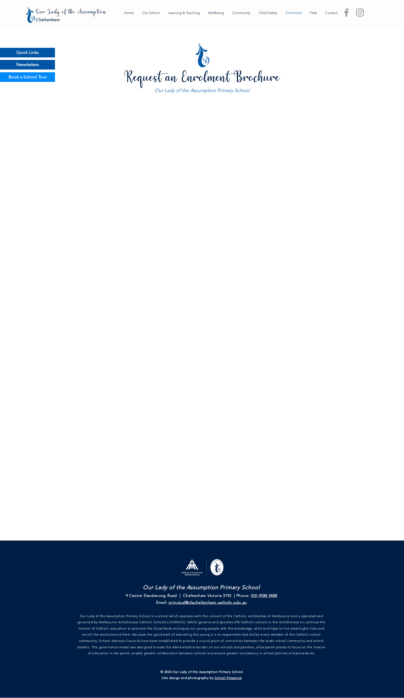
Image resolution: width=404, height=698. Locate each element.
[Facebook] (346, 12)
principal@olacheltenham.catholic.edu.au (208, 602)
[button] (27, 52)
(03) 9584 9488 (264, 595)
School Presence (228, 678)
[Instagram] (360, 12)
